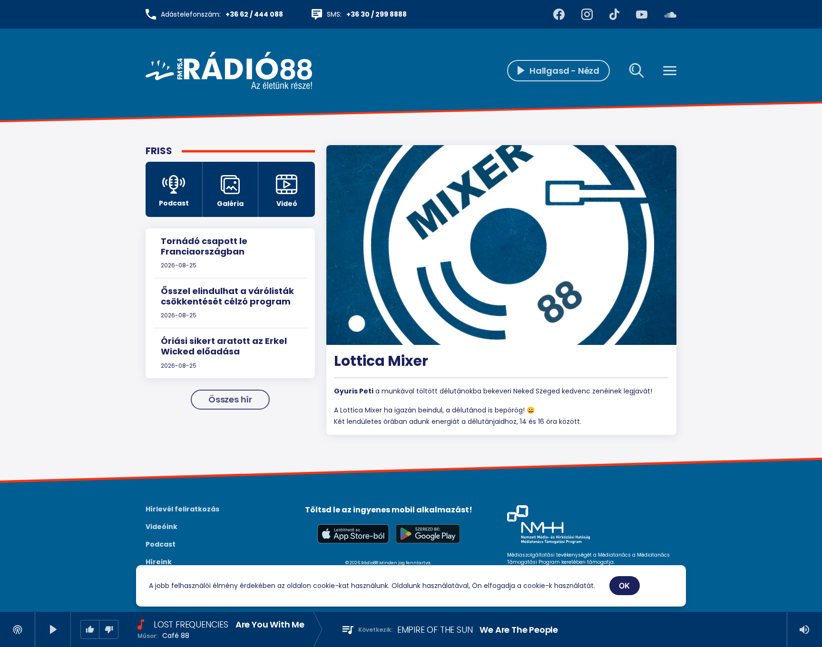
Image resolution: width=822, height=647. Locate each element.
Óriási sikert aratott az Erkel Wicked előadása (224, 346)
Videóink (161, 526)
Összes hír (230, 399)
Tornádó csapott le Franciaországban (204, 246)
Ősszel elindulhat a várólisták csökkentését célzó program (227, 296)
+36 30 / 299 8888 (376, 14)
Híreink (159, 562)
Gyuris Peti (353, 391)
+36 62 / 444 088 (254, 14)
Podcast (161, 544)
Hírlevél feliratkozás (182, 509)
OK (624, 585)
